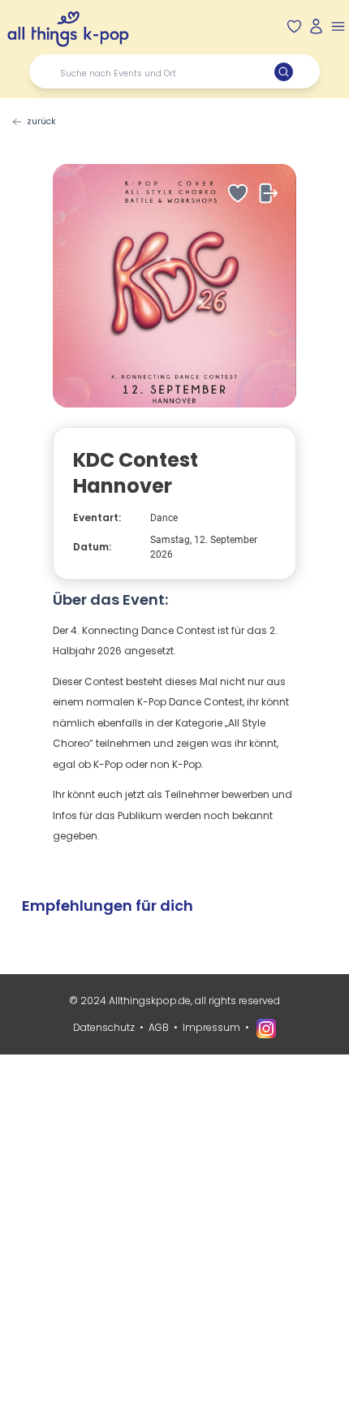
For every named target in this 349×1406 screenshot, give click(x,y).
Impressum (211, 1027)
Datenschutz (104, 1027)
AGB (159, 1027)
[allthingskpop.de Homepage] (68, 26)
